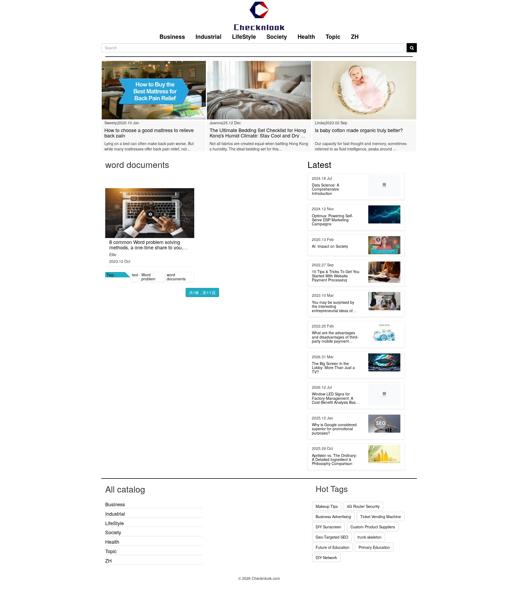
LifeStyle (244, 36)
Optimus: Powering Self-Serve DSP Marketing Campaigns (332, 230)
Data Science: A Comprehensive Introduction (325, 199)
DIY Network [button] (326, 568)
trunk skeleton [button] (369, 547)
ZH (355, 36)
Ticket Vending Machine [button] (380, 527)
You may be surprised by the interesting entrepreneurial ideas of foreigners (333, 319)
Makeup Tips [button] (327, 516)
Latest (319, 174)
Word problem (148, 287)
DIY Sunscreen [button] (328, 537)
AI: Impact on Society (330, 256)
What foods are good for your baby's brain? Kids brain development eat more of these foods (361, 146)
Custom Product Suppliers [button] (372, 537)
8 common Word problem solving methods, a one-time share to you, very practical (146, 258)
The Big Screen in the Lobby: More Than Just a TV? (333, 378)
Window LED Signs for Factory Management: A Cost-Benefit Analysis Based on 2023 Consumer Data (336, 410)
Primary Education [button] (374, 557)
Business (172, 36)
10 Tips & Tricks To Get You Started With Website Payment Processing (335, 286)
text (135, 285)
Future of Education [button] (332, 557)
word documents (176, 287)
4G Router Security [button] (363, 516)
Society (277, 36)
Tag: (111, 285)
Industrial (208, 36)
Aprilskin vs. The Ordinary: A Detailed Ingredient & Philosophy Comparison (334, 470)
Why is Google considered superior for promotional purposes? (334, 439)
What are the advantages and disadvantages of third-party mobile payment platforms (335, 349)
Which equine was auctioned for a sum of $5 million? (152, 132)
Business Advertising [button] (333, 527)
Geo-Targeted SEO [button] (332, 547)
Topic (333, 36)
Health (306, 36)
